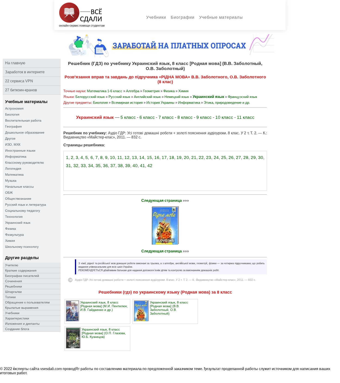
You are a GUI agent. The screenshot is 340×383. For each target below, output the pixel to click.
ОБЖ (9, 192)
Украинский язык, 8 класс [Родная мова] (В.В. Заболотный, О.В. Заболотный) (169, 307)
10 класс (224, 117)
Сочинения (13, 281)
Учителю (11, 265)
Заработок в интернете (25, 72)
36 (105, 165)
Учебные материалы (221, 17)
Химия (10, 240)
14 (141, 157)
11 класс (245, 117)
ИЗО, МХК (12, 144)
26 (231, 157)
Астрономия (14, 108)
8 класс (185, 117)
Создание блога (17, 329)
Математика (14, 174)
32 (75, 165)
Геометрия (151, 91)
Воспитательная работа (23, 120)
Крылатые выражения (21, 307)
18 (171, 157)
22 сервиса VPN (19, 81)
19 (179, 157)
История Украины (160, 102)
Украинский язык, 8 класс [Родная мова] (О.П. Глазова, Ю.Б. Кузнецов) (104, 333)
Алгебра (132, 91)
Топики (10, 297)
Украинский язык (17, 222)
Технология (14, 216)
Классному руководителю (24, 162)
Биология (12, 114)
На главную (15, 63)
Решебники (13, 286)
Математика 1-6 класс (104, 91)
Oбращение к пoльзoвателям (27, 302)
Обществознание (18, 198)
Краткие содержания (21, 270)
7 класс (166, 117)
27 (238, 157)
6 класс (147, 117)
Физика (10, 228)
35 (98, 165)
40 (135, 165)
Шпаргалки (13, 292)
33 (83, 165)
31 (68, 165)
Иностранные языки (20, 150)
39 (127, 165)
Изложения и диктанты (22, 323)
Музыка (10, 180)
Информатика (15, 156)
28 (245, 157)
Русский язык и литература (25, 204)
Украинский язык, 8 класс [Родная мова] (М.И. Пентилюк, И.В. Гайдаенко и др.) (104, 306)
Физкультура (14, 234)
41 (142, 165)
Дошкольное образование (24, 132)
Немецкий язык (176, 97)
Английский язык (147, 97)
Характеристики (17, 318)
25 (223, 157)
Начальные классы (19, 186)
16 (156, 157)
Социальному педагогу (22, 210)
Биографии (183, 17)
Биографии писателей (22, 276)
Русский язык (119, 97)
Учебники (156, 17)
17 (164, 157)
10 (112, 157)
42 (149, 165)
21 (193, 157)
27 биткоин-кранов (21, 90)
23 (208, 157)
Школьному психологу (22, 246)
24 (216, 157)
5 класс (128, 117)
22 (201, 157)
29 (253, 157)
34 (90, 165)
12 (127, 157)
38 (120, 165)
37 (112, 165)
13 (134, 157)
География (13, 126)
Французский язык (242, 97)
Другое (10, 138)
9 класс (204, 117)
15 (149, 157)
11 (119, 157)
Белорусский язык (90, 97)
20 (186, 157)
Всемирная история (127, 102)
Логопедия (13, 168)
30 (260, 157)
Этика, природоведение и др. (227, 102)
